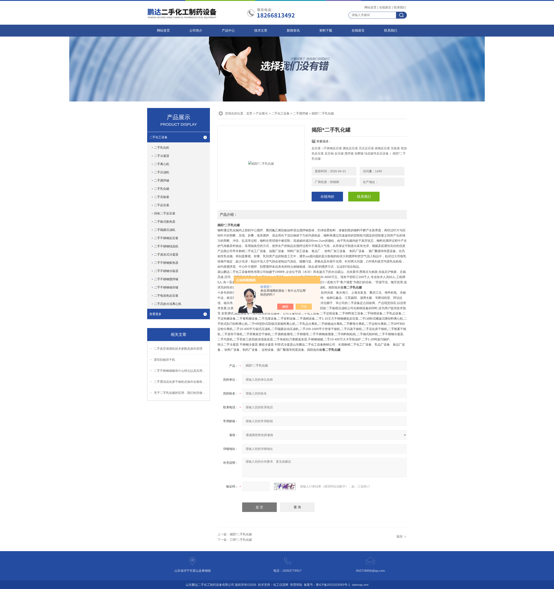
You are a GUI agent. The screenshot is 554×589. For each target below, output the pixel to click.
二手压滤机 (161, 172)
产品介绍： (228, 214)
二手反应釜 (161, 205)
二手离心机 (161, 164)
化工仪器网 (280, 584)
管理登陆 (296, 584)
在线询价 (327, 196)
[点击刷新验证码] (285, 486)
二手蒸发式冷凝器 (166, 254)
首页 (249, 113)
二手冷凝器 (161, 156)
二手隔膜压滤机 (164, 230)
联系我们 (400, 7)
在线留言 (385, 7)
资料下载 (325, 30)
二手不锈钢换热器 (166, 262)
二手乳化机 (161, 147)
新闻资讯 (293, 30)
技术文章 (260, 30)
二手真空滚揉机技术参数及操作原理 (178, 348)
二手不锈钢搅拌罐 (166, 279)
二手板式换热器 (164, 221)
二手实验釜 (161, 197)
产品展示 (262, 113)
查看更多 (155, 314)
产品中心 (228, 30)
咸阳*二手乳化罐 (241, 534)
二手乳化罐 (161, 188)
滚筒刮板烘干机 (164, 359)
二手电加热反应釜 (166, 295)
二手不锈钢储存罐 (166, 287)
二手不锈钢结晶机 (166, 246)
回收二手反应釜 (164, 213)
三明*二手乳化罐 (241, 539)
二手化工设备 (158, 137)
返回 (399, 536)
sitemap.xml (360, 584)
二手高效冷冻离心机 (167, 304)
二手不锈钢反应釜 (166, 238)
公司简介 (195, 30)
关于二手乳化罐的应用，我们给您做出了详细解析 (181, 392)
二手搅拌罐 (161, 180)
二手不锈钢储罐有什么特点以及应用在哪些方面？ (181, 370)
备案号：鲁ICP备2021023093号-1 (327, 584)
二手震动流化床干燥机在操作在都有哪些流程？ (181, 381)
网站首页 (370, 7)
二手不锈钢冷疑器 (166, 271)
